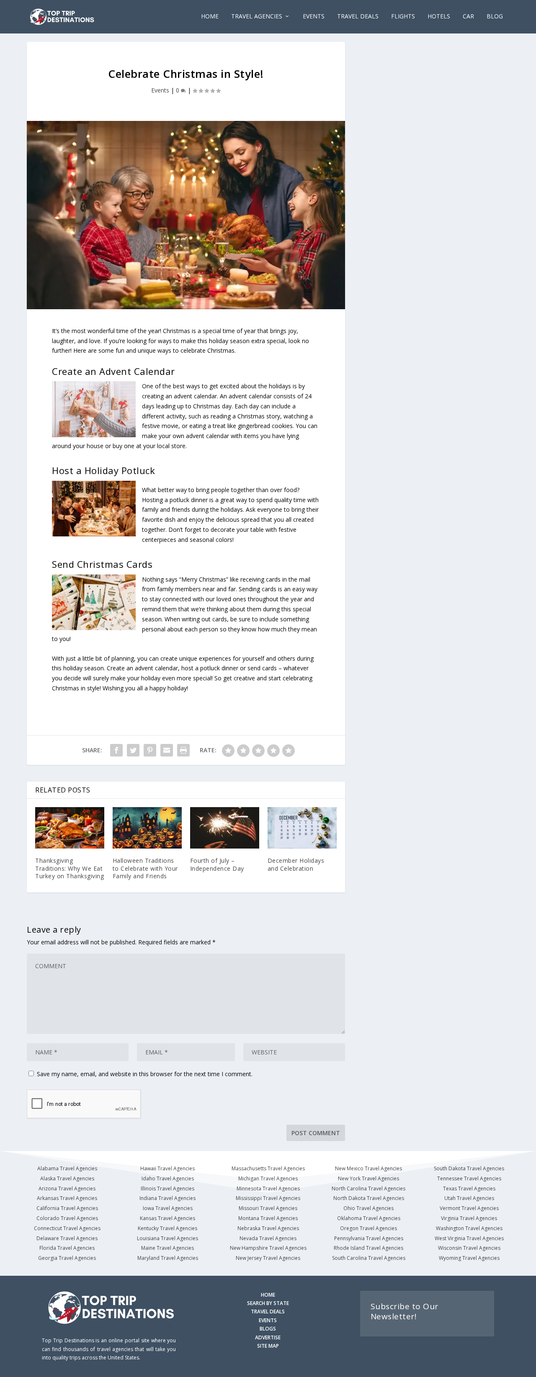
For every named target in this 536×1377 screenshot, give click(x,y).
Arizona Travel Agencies (67, 1188)
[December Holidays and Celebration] (302, 828)
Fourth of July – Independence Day (217, 864)
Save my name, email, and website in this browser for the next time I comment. (145, 1074)
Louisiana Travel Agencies (167, 1238)
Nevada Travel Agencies (268, 1238)
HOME (268, 1294)
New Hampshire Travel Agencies (268, 1247)
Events (160, 90)
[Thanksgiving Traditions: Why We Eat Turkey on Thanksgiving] (69, 828)
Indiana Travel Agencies (167, 1198)
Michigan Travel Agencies (268, 1178)
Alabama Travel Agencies (67, 1168)
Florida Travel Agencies (67, 1247)
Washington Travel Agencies (469, 1228)
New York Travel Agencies (368, 1178)
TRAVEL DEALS (268, 1311)
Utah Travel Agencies (469, 1198)
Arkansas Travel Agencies (67, 1198)
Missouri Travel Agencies (268, 1208)
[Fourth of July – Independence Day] (224, 828)
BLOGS (268, 1328)
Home (210, 16)
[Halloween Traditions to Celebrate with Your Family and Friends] (147, 828)
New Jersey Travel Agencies (268, 1258)
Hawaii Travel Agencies (167, 1168)
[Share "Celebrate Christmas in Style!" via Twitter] (133, 750)
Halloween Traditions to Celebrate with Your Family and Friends (145, 868)
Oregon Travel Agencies (368, 1228)
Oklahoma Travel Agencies (368, 1218)
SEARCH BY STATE (268, 1303)
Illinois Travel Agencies (167, 1188)
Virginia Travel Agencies (469, 1218)
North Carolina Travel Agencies (368, 1188)
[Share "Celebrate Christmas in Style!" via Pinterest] (150, 750)
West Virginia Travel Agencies (469, 1238)
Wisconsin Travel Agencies (469, 1247)
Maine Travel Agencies (167, 1247)
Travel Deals (358, 16)
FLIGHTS (403, 16)
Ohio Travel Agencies (368, 1208)
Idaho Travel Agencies (168, 1178)
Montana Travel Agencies (268, 1218)
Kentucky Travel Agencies (167, 1228)
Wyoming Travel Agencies (469, 1258)
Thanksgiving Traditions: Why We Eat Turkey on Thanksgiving (69, 868)
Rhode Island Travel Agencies (368, 1247)
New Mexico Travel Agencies (368, 1168)
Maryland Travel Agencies (167, 1258)
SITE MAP (268, 1345)
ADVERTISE (268, 1337)
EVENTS (314, 16)
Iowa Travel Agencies (168, 1208)
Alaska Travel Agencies (67, 1178)
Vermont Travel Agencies (469, 1208)
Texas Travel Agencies (469, 1188)
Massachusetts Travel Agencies (268, 1168)
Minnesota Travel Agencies (268, 1188)
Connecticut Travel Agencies (67, 1228)
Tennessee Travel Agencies (469, 1178)
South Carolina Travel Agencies (368, 1258)
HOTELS (439, 16)
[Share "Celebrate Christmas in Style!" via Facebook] (116, 750)
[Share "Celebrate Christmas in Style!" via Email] (166, 750)
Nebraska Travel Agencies (268, 1228)
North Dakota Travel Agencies (368, 1198)
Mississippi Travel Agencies (268, 1198)
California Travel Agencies (67, 1208)
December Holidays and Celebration (296, 864)
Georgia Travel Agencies (67, 1258)
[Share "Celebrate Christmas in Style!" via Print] (183, 750)
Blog (495, 16)
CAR (468, 16)
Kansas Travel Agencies (167, 1218)
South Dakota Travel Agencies (469, 1168)
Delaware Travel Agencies (67, 1238)
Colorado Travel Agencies (67, 1218)
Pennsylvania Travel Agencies (368, 1238)
